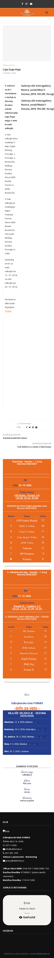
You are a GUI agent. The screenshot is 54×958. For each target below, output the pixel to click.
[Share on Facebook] (26, 427)
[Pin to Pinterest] (33, 427)
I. (33, 722)
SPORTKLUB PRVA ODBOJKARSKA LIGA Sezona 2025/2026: (27, 507)
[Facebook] (22, 3)
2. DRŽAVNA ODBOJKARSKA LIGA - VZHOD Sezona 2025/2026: (27, 618)
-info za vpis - (27, 708)
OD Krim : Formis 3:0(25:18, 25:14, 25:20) (27, 497)
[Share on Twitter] (30, 427)
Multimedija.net (43, 954)
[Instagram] (26, 3)
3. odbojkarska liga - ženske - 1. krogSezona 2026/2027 (27, 573)
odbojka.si (27, 774)
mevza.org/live (27, 800)
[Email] (31, 3)
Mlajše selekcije (9, 65)
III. (45, 729)
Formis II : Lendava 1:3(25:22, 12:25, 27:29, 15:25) (27, 607)
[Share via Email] (36, 427)
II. (38, 722)
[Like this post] (21, 427)
